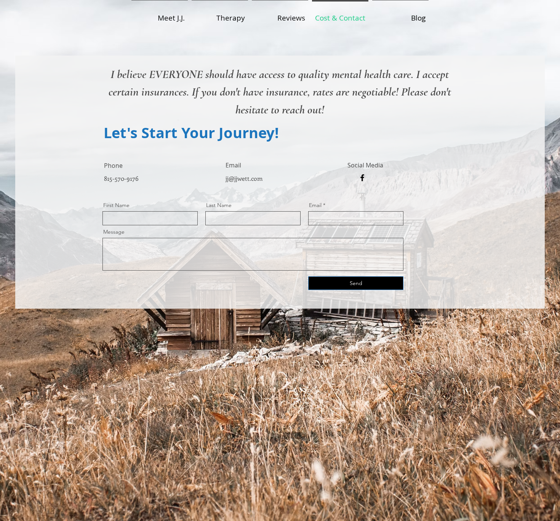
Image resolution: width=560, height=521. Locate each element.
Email (315, 205)
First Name (116, 205)
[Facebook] (362, 177)
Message (114, 231)
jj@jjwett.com (244, 178)
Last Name (219, 205)
